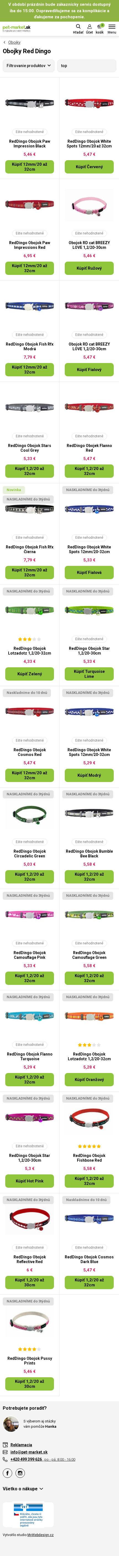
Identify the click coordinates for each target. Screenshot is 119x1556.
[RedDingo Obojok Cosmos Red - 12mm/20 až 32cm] (29, 712)
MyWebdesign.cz (40, 1535)
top (64, 65)
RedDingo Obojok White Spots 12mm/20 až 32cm (89, 143)
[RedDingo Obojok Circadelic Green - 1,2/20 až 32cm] (29, 813)
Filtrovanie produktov (26, 65)
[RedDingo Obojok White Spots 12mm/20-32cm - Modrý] (89, 712)
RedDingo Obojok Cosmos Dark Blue (89, 1259)
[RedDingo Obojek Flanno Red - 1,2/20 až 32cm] (89, 408)
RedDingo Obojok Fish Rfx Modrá (29, 346)
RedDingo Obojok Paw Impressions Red (29, 245)
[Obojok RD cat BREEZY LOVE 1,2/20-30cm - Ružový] (89, 205)
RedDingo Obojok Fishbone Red (89, 1157)
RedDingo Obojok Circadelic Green (30, 853)
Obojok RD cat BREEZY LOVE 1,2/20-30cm (89, 245)
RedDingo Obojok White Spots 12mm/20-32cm (89, 549)
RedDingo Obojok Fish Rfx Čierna (29, 549)
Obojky (14, 42)
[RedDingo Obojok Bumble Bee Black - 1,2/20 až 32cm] (89, 813)
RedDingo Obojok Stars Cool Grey (29, 448)
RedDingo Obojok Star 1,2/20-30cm (89, 650)
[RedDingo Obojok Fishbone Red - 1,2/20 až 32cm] (89, 1118)
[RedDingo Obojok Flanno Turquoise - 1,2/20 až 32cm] (29, 1016)
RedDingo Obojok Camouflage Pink (30, 955)
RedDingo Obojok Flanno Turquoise (30, 1056)
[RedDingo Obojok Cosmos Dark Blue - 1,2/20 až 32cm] (89, 1219)
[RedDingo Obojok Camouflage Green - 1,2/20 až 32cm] (89, 915)
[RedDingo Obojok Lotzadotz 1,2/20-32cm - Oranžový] (89, 1016)
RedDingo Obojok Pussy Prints (29, 1360)
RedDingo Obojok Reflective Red (30, 1259)
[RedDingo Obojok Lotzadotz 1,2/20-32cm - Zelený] (29, 611)
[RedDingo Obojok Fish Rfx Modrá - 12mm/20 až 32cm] (29, 306)
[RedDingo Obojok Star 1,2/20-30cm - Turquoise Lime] (89, 611)
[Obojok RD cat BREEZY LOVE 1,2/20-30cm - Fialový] (89, 306)
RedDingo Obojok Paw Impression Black (29, 143)
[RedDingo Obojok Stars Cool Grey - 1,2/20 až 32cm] (29, 408)
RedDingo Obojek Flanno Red (89, 448)
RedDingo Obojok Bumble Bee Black (89, 853)
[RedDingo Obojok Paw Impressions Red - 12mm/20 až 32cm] (29, 205)
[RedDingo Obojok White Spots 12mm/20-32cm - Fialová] (89, 509)
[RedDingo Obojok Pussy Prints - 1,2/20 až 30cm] (29, 1321)
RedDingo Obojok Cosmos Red (30, 752)
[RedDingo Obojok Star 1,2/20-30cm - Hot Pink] (29, 1118)
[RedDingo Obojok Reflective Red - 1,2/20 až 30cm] (29, 1219)
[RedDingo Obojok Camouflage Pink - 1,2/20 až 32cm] (29, 915)
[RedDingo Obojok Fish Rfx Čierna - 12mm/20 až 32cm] (29, 509)
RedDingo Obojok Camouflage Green (89, 955)
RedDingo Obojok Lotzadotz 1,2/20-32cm (29, 650)
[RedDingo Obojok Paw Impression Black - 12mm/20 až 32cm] (29, 103)
